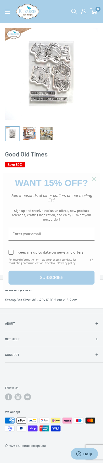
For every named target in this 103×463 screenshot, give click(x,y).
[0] (94, 11)
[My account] (83, 11)
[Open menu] (7, 12)
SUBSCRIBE (52, 277)
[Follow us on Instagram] (18, 396)
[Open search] (74, 11)
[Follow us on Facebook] (8, 396)
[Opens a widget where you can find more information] (84, 454)
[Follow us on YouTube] (27, 396)
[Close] (94, 179)
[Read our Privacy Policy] (91, 260)
